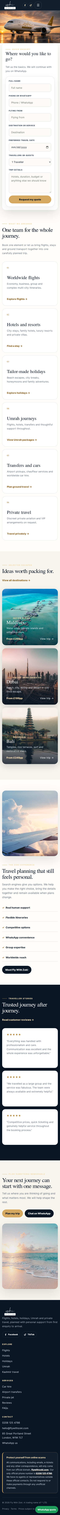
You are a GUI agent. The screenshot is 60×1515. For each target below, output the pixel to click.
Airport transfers (12, 1391)
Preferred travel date (22, 140)
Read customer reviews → (18, 1019)
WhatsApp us (10, 1442)
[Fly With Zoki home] (10, 5)
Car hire (6, 1386)
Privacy (5, 1509)
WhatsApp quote (47, 1509)
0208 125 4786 (11, 1422)
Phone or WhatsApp (20, 96)
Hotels (6, 1355)
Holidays (7, 1361)
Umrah (6, 1366)
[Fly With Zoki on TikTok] (30, 5)
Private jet (8, 1397)
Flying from (15, 111)
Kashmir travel (10, 1371)
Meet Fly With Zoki (16, 969)
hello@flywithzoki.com (15, 1428)
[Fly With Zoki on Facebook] (24, 5)
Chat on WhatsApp (39, 1213)
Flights (6, 1350)
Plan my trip (12, 1213)
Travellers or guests (21, 155)
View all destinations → (16, 580)
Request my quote (30, 199)
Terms (14, 1509)
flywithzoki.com (40, 1469)
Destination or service (22, 125)
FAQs (5, 1408)
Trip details (15, 170)
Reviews (7, 1402)
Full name (14, 81)
